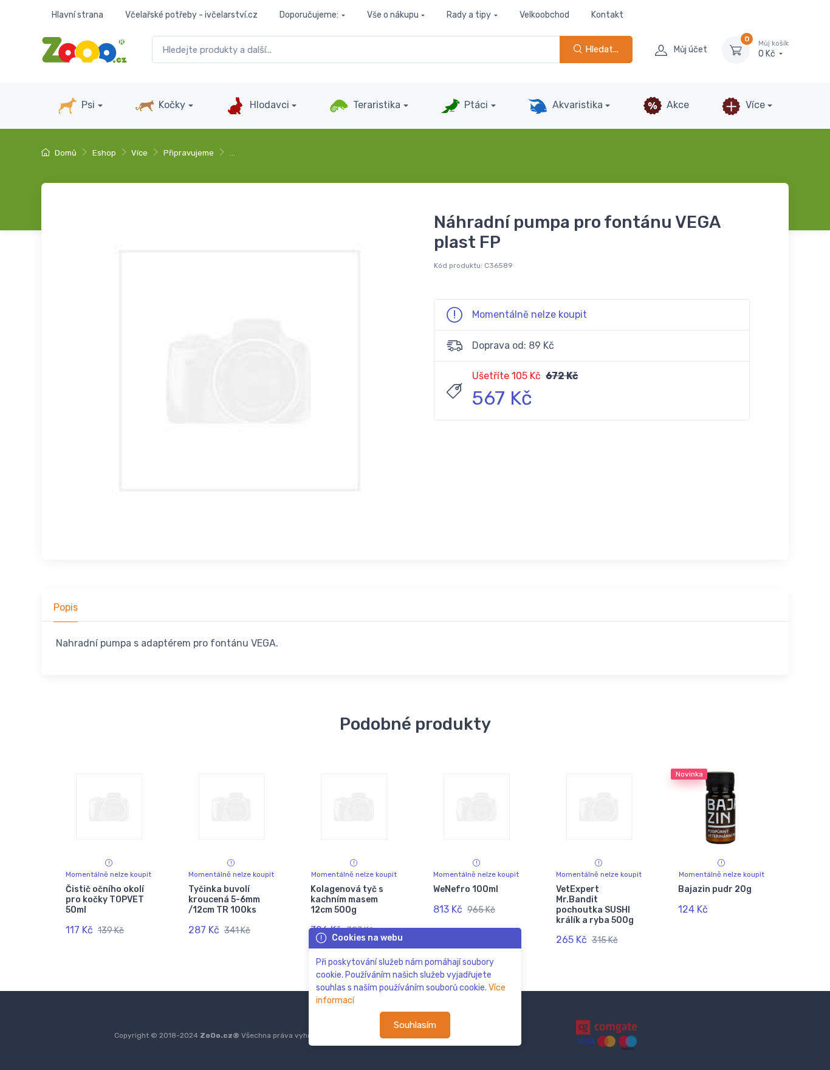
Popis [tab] (65, 607)
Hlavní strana (77, 15)
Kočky (170, 105)
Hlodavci (268, 105)
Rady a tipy (469, 15)
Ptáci (475, 105)
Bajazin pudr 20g (715, 889)
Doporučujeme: (309, 15)
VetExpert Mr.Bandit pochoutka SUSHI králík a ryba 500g (595, 904)
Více (754, 105)
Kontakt (607, 15)
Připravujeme (188, 152)
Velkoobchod (544, 15)
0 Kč (773, 49)
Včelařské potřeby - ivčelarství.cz (191, 15)
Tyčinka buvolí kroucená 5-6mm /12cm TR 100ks (224, 899)
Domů (65, 152)
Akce (676, 105)
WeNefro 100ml (465, 889)
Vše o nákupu (393, 15)
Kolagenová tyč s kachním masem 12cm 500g (346, 899)
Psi (87, 105)
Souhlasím (415, 1025)
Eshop (104, 152)
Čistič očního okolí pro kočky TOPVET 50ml (105, 899)
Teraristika (375, 105)
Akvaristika (576, 105)
